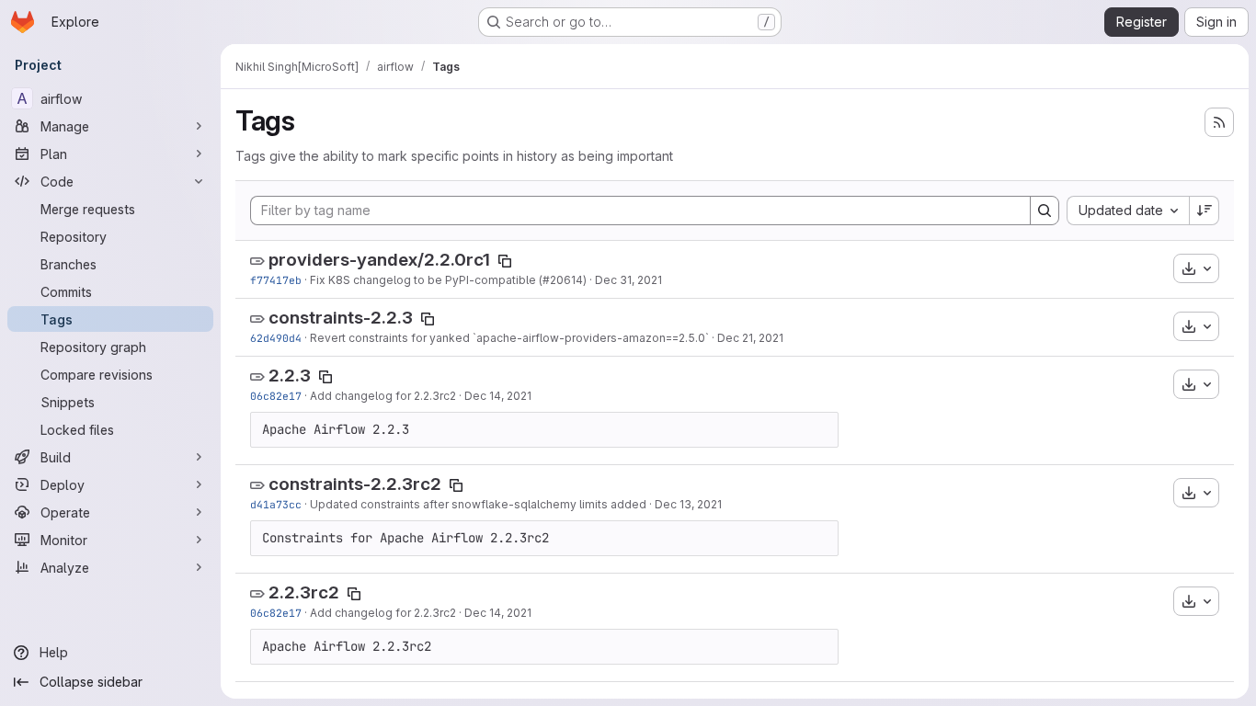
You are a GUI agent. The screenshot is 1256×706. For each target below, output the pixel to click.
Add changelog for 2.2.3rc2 (383, 396)
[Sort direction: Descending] (1204, 210)
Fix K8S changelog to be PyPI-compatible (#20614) (448, 280)
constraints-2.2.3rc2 (354, 484)
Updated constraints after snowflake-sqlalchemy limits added (478, 504)
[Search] (1044, 210)
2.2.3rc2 (303, 592)
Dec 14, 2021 (497, 396)
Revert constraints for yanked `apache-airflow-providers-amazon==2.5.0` (509, 338)
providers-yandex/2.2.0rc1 (379, 259)
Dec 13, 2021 (688, 504)
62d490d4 (276, 338)
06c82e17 (276, 396)
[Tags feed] (1219, 122)
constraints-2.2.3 (340, 317)
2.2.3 (289, 375)
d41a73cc (276, 504)
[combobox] (1128, 210)
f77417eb (276, 280)
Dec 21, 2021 (750, 338)
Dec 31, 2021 (628, 280)
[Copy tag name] (505, 261)
